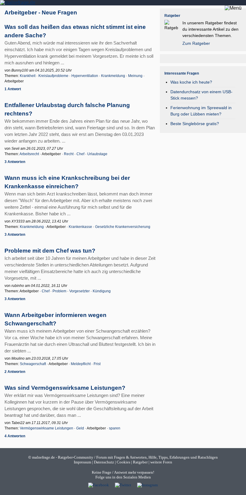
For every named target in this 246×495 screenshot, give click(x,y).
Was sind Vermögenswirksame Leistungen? (64, 388)
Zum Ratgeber (196, 43)
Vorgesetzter (79, 291)
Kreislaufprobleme (53, 76)
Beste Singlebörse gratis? (194, 123)
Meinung (135, 76)
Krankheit (27, 76)
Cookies (123, 462)
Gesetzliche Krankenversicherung (122, 227)
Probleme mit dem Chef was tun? (49, 251)
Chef (80, 154)
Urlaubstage (97, 154)
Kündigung (102, 291)
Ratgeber (140, 462)
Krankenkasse (80, 227)
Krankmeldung (113, 76)
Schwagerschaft (33, 364)
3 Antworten (14, 162)
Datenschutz (104, 462)
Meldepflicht (81, 364)
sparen (114, 428)
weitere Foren (161, 462)
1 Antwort (12, 89)
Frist (97, 364)
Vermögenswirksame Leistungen (46, 428)
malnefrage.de (43, 457)
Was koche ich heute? (191, 82)
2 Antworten (14, 372)
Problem (59, 291)
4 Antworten (14, 436)
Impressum (82, 462)
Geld (80, 428)
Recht (69, 154)
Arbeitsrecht (29, 154)
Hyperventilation (84, 76)
